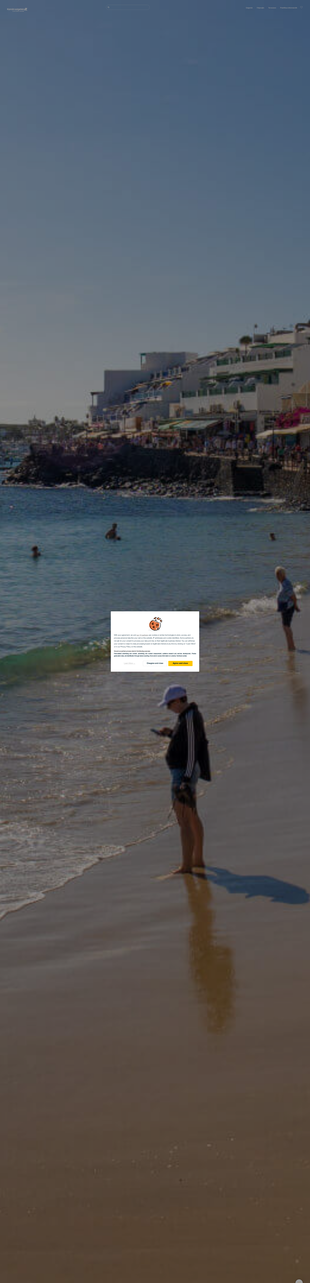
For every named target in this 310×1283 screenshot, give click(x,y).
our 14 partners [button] (142, 635)
